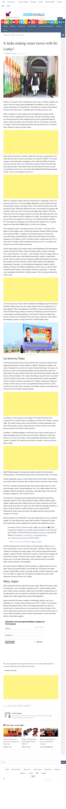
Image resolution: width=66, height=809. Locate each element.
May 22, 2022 (36, 541)
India (13, 35)
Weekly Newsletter (50, 2)
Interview (12, 26)
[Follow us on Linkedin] (52, 779)
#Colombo (42, 532)
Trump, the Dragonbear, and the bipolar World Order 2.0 (29, 741)
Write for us (27, 769)
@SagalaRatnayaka (40, 535)
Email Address (9, 635)
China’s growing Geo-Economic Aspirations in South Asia (11, 741)
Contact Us (59, 2)
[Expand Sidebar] (63, 35)
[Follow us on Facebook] (46, 779)
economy (10, 706)
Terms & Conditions (23, 2)
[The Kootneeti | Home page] (13, 15)
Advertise (40, 2)
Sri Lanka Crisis (26, 706)
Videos (5, 30)
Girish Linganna (11, 53)
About (3, 2)
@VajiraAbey (28, 535)
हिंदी (3, 6)
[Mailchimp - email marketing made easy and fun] (38, 642)
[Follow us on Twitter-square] (49, 779)
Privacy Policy (11, 2)
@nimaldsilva (18, 535)
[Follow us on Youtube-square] (58, 779)
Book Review (21, 26)
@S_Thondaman (13, 538)
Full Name (7, 628)
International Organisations (46, 26)
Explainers (59, 26)
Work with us (37, 769)
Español (8, 6)
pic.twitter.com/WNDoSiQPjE (29, 538)
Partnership (33, 2)
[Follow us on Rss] (61, 779)
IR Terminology (32, 26)
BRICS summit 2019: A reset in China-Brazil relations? (47, 741)
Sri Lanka (20, 35)
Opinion (5, 26)
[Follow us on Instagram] (55, 779)
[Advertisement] (30, 142)
